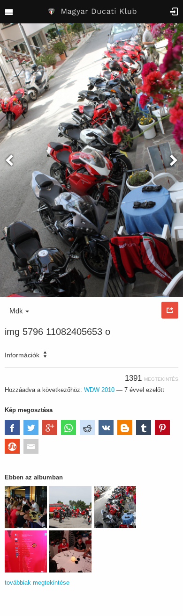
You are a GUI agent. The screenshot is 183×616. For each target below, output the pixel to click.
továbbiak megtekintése (37, 582)
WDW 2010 (99, 389)
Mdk (16, 311)
